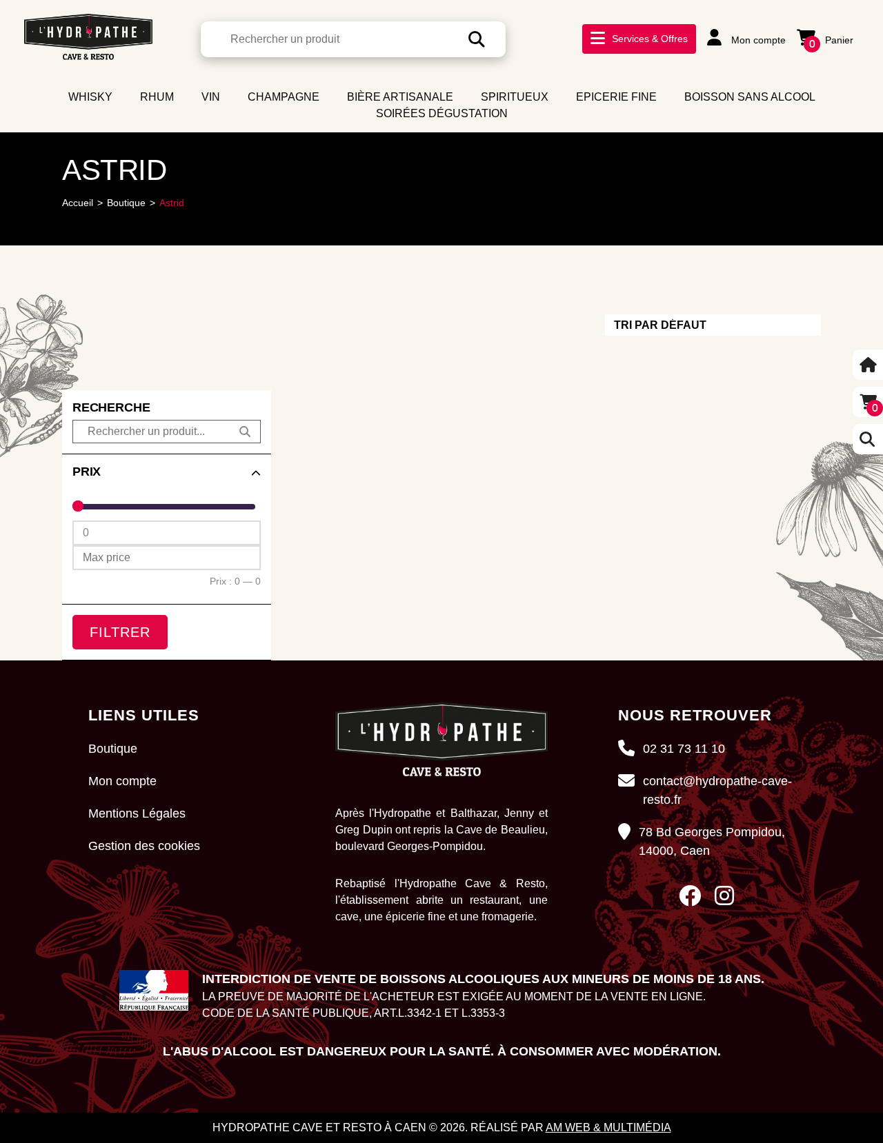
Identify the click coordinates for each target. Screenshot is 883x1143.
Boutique (126, 202)
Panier (831, 39)
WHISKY (90, 97)
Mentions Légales (137, 813)
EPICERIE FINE (616, 97)
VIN (210, 97)
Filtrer (120, 632)
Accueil (77, 202)
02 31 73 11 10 (684, 749)
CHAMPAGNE (283, 97)
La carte (647, 46)
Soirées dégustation (442, 113)
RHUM (157, 97)
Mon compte (757, 39)
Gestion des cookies (144, 846)
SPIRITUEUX (514, 97)
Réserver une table (684, 65)
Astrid (171, 202)
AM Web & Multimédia (608, 1127)
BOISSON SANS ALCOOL (749, 97)
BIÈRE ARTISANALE (400, 97)
